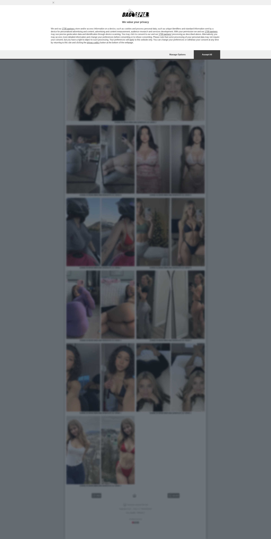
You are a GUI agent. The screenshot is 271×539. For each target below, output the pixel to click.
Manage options (177, 54)
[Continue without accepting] (53, 2)
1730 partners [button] (68, 28)
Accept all (207, 54)
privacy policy (93, 42)
